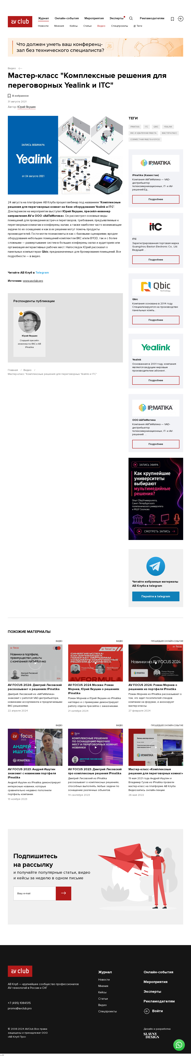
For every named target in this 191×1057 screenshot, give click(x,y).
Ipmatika (134, 127)
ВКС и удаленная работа (143, 133)
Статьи (87, 25)
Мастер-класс (169, 133)
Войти (157, 1011)
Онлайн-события (67, 18)
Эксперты (116, 18)
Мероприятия (94, 18)
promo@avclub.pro (20, 1008)
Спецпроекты (119, 25)
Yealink (168, 127)
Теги (139, 25)
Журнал (43, 18)
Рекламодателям (152, 18)
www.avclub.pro (33, 281)
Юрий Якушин (27, 107)
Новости (43, 25)
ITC (146, 127)
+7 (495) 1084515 (19, 1003)
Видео (101, 25)
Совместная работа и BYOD (145, 139)
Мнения (59, 25)
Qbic (156, 127)
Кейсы (74, 25)
